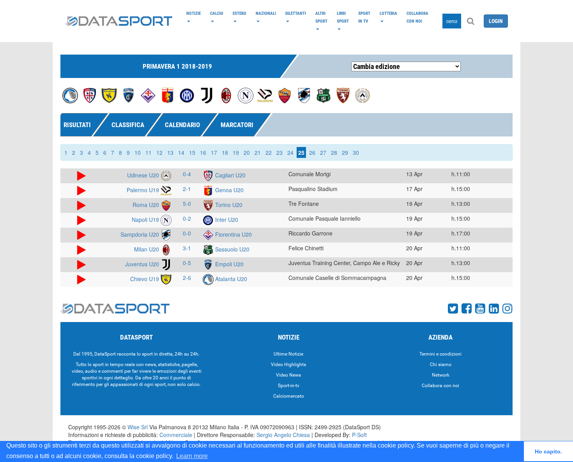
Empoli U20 (229, 264)
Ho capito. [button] (548, 451)
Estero (239, 13)
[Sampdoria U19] (304, 95)
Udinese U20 (144, 175)
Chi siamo (440, 364)
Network (440, 375)
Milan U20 (147, 249)
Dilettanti (295, 13)
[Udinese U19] (362, 95)
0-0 (187, 233)
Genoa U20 (229, 190)
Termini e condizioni (440, 354)
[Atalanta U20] (70, 95)
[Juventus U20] (206, 95)
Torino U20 (228, 205)
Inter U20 (226, 219)
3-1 (187, 248)
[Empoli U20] (128, 95)
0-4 (187, 174)
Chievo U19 (145, 279)
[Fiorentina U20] (148, 95)
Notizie (193, 13)
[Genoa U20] (167, 95)
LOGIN (496, 21)
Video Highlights (288, 364)
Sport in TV (364, 17)
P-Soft (359, 435)
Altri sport (321, 17)
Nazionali (266, 13)
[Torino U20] (343, 95)
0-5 (187, 263)
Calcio (216, 13)
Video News (288, 375)
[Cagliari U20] (89, 95)
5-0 (187, 203)
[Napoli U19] (245, 95)
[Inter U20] (187, 95)
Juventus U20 (143, 264)
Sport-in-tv (288, 385)
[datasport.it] (118, 21)
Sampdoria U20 (140, 234)
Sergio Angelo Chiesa (283, 435)
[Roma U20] (284, 95)
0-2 (187, 218)
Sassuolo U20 (231, 249)
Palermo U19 (144, 190)
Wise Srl (137, 427)
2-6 (187, 277)
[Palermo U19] (265, 95)
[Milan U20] (226, 95)
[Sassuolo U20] (323, 95)
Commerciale (175, 435)
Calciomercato (288, 396)
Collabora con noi (417, 17)
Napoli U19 (146, 219)
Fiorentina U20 (233, 234)
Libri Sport (343, 17)
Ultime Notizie (288, 354)
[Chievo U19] (109, 95)
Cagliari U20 (230, 175)
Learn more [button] (192, 456)
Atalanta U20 (230, 279)
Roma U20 (147, 205)
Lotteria (388, 13)
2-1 (187, 189)
